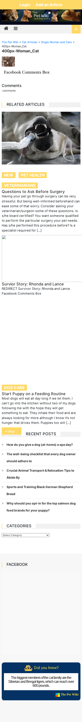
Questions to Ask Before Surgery (33, 191)
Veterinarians (20, 185)
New (8, 175)
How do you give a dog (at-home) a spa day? (40, 444)
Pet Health (33, 175)
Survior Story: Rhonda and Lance (33, 284)
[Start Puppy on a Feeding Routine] (41, 337)
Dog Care (14, 387)
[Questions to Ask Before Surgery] (41, 138)
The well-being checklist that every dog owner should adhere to (41, 457)
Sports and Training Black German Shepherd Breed (40, 490)
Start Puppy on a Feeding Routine (34, 393)
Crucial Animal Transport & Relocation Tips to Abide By (40, 474)
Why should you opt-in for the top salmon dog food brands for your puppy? (41, 506)
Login (25, 4)
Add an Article (48, 4)
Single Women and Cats (14, 431)
